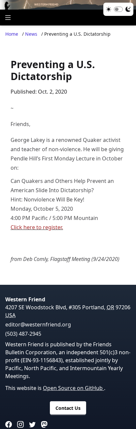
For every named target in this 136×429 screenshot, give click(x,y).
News (31, 34)
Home (11, 34)
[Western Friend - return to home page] (68, 5)
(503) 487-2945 (23, 333)
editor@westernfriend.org (38, 324)
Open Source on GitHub (73, 388)
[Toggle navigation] (8, 17)
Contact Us (68, 408)
